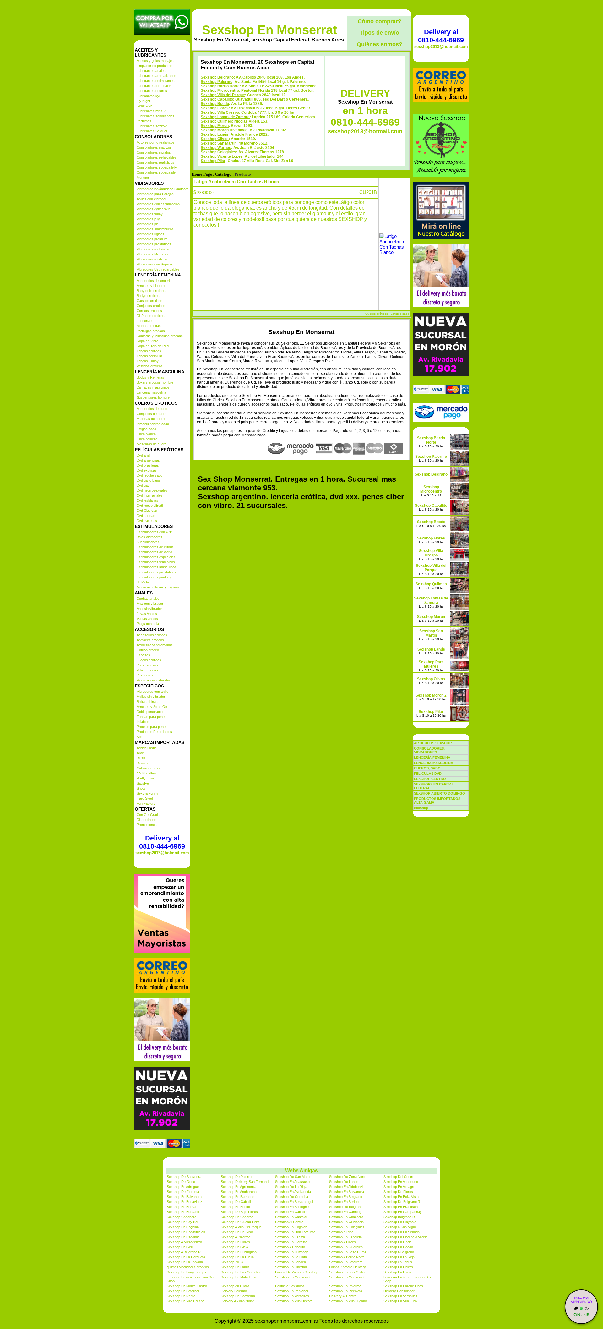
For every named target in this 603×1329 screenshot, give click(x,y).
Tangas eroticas (149, 351)
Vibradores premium (152, 239)
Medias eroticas (149, 326)
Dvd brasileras (148, 465)
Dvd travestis (147, 520)
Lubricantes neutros (152, 91)
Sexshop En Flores (235, 1242)
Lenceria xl (145, 321)
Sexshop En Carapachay (402, 1212)
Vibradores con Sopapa (154, 264)
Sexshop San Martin (218, 143)
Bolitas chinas (147, 701)
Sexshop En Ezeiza (290, 1237)
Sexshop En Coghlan (183, 1227)
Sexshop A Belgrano (398, 1252)
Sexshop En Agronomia (238, 1187)
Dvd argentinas (148, 460)
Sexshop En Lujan (397, 1272)
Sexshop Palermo (216, 81)
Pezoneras (145, 675)
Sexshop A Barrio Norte (347, 1257)
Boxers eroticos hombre (155, 382)
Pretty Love (145, 778)
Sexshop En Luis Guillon (347, 1272)
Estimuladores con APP (154, 532)
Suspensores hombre (153, 397)
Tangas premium (149, 356)
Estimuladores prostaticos (156, 572)
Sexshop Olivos (215, 139)
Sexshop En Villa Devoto (293, 1301)
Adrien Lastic (146, 748)
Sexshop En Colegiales (346, 1227)
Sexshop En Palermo (345, 1286)
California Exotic (149, 768)
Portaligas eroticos (151, 331)
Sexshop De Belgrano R (401, 1202)
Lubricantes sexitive (152, 126)
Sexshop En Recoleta (345, 1291)
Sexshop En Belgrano (345, 1197)
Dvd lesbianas (147, 500)
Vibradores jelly (148, 219)
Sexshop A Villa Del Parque (241, 1227)
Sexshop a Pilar (341, 1232)
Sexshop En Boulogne (292, 1207)
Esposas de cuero (151, 419)
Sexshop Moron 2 (431, 695)
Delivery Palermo (234, 1291)
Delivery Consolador (399, 1291)
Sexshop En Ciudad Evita (240, 1222)
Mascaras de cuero (151, 444)
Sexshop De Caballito (237, 1202)
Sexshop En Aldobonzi (346, 1187)
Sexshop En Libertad (291, 1267)
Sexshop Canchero (181, 1217)
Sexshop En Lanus (235, 1267)
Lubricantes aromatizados (156, 76)
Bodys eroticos (148, 296)
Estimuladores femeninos (156, 562)
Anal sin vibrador (149, 608)
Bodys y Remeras (150, 377)
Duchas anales (148, 598)
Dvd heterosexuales (152, 490)
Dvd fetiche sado (149, 475)
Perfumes (144, 121)
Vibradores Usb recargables (158, 269)
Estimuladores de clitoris (155, 547)
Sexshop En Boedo (235, 1207)
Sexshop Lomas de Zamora (225, 117)
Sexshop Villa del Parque (223, 95)
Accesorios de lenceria (154, 280)
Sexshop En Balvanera (346, 1192)
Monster (143, 177)
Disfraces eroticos (151, 316)
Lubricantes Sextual (152, 131)
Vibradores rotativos (152, 259)
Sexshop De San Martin (293, 1177)
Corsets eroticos (149, 311)
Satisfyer (143, 783)
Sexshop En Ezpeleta (345, 1237)
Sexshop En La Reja (399, 1257)
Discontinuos (146, 820)
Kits (139, 737)
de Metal (143, 582)
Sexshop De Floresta (183, 1192)
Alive (140, 753)
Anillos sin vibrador (151, 696)
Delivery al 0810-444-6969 (162, 842)
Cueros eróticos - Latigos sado (387, 313)
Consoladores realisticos (155, 162)
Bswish (142, 763)
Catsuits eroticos (149, 301)
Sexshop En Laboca (290, 1262)
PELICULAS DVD (428, 773)
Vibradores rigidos (150, 234)
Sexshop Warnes (216, 147)
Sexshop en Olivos (235, 1286)
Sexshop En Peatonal (291, 1291)
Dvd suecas (146, 515)
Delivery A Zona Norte (237, 1301)
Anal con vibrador (150, 603)
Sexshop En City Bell (182, 1222)
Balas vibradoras (149, 537)
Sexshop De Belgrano (345, 1207)
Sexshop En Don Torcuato (295, 1232)
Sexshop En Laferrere (346, 1262)
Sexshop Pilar (213, 161)
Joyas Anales (147, 613)
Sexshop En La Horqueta (186, 1257)
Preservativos (147, 665)
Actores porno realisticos (156, 142)
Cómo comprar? (379, 21)
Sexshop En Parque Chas (403, 1286)
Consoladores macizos (154, 147)
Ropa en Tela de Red (153, 346)
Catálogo (223, 174)
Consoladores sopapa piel (156, 172)
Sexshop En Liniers (398, 1267)
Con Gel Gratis (148, 815)
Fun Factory (146, 803)
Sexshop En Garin (397, 1242)
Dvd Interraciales (150, 495)
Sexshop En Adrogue (183, 1187)
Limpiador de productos (154, 66)
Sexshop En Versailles (292, 1296)
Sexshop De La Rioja (291, 1187)
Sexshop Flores (215, 108)
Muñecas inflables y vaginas (158, 587)
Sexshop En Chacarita (346, 1217)
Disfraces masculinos (153, 387)
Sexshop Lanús (214, 134)
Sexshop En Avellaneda (293, 1192)
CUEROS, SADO (427, 768)
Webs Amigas (301, 1170)
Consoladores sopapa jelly (157, 167)
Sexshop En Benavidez (184, 1202)
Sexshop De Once (181, 1182)
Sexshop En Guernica (346, 1247)
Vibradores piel (148, 224)
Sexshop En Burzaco (183, 1212)
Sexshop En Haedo (398, 1247)
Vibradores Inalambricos (155, 229)
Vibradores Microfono (153, 254)
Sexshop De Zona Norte (347, 1177)
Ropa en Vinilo (147, 341)
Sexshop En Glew (234, 1247)
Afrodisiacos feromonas (155, 645)
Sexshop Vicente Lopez (221, 156)
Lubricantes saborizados (155, 116)
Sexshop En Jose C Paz (348, 1252)
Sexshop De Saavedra (184, 1177)
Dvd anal (143, 455)
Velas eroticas (147, 670)
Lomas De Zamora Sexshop (296, 1272)
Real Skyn (144, 106)
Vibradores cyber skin (153, 209)
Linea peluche (147, 439)
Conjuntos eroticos (151, 306)
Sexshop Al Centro (289, 1222)
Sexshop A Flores (342, 1242)
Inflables (143, 722)
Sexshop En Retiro (181, 1296)
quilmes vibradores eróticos (188, 1267)
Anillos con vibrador (151, 199)
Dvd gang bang (148, 480)
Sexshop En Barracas (237, 1197)
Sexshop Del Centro (398, 1177)
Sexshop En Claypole (399, 1222)
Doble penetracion (150, 712)
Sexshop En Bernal (181, 1207)
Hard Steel (145, 798)
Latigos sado (146, 429)
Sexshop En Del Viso (237, 1232)
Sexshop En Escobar (183, 1237)
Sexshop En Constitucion (186, 1232)
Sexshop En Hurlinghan (239, 1252)
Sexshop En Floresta (291, 1242)
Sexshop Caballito (217, 99)
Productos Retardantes (154, 732)
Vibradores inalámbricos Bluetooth (162, 189)
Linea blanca (146, 434)
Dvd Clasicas (147, 510)
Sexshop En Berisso (344, 1202)
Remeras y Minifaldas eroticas (160, 336)
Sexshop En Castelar (291, 1217)
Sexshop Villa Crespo (220, 112)
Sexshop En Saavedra (238, 1296)
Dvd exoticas (147, 470)
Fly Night (143, 101)
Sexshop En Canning (345, 1212)
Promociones (147, 825)
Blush (141, 758)
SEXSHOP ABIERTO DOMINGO (439, 793)
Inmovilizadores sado (153, 424)
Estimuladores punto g (154, 577)
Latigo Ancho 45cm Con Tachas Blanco (236, 181)
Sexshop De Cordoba (291, 1197)
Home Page (202, 174)
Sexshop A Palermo (235, 1237)
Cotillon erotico (148, 650)
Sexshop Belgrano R (399, 1217)
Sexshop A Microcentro (184, 1242)
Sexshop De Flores (398, 1192)
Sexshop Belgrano (217, 77)
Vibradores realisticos (153, 249)
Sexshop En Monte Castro (187, 1286)
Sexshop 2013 (232, 1262)
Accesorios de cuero (152, 409)
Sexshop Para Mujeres (431, 664)
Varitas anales (147, 619)
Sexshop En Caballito (291, 1212)
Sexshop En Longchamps (186, 1272)
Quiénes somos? (379, 44)
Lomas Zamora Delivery (347, 1267)
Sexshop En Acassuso (292, 1182)
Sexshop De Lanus (343, 1182)
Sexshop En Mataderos (239, 1277)
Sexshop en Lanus (397, 1262)
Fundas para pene (151, 717)
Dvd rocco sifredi (150, 505)
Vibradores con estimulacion (158, 204)
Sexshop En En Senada (401, 1232)
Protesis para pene (151, 727)
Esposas (143, 655)
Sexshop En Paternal (183, 1291)
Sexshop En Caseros (237, 1217)
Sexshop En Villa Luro (400, 1301)
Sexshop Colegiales (218, 152)
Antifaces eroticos (150, 640)
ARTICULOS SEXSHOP (433, 743)
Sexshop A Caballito (290, 1247)
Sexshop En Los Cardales (241, 1272)
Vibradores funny (150, 214)
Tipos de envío (379, 33)
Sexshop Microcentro (220, 90)
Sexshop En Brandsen (400, 1207)
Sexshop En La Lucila (237, 1257)
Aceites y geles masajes (155, 61)
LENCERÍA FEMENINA (432, 757)
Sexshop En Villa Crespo (185, 1301)
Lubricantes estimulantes (156, 81)
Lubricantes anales (151, 71)
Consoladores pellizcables (157, 157)
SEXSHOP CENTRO (430, 779)
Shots (141, 788)
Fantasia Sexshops (290, 1286)
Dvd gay (143, 485)
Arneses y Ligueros (151, 285)
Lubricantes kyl (148, 96)
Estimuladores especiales (156, 557)
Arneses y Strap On (152, 706)
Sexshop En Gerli (180, 1247)
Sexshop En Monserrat (269, 30)
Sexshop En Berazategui (294, 1202)
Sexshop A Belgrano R (184, 1252)
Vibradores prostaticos (154, 244)
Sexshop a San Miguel (400, 1227)
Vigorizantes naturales (154, 680)
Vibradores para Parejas (155, 194)
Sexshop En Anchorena (239, 1192)
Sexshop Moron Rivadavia (224, 130)
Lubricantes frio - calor (154, 86)
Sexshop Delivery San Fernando (245, 1182)
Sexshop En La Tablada (185, 1262)
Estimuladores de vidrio (154, 552)
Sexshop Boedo (215, 103)
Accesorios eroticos (152, 635)
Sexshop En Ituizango (291, 1252)
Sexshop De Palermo (237, 1177)
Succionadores (148, 542)
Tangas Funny (148, 361)
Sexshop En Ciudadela (346, 1222)
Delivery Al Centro (342, 1296)
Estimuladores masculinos (157, 567)
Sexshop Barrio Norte (220, 86)
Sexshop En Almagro (399, 1187)
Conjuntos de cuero (151, 414)
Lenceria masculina (151, 392)
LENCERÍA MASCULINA (433, 763)
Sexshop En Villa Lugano (348, 1301)
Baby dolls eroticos (151, 291)
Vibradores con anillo (152, 691)
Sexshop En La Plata (291, 1257)
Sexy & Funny (147, 793)
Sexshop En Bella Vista (401, 1197)
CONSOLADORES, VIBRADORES (429, 750)
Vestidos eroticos (150, 366)
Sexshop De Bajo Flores (239, 1212)
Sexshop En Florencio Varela (405, 1237)
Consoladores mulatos (154, 152)
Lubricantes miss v (151, 111)
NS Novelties (146, 773)
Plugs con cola (148, 624)
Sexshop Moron (215, 125)
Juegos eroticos (149, 660)
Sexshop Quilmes (216, 121)
